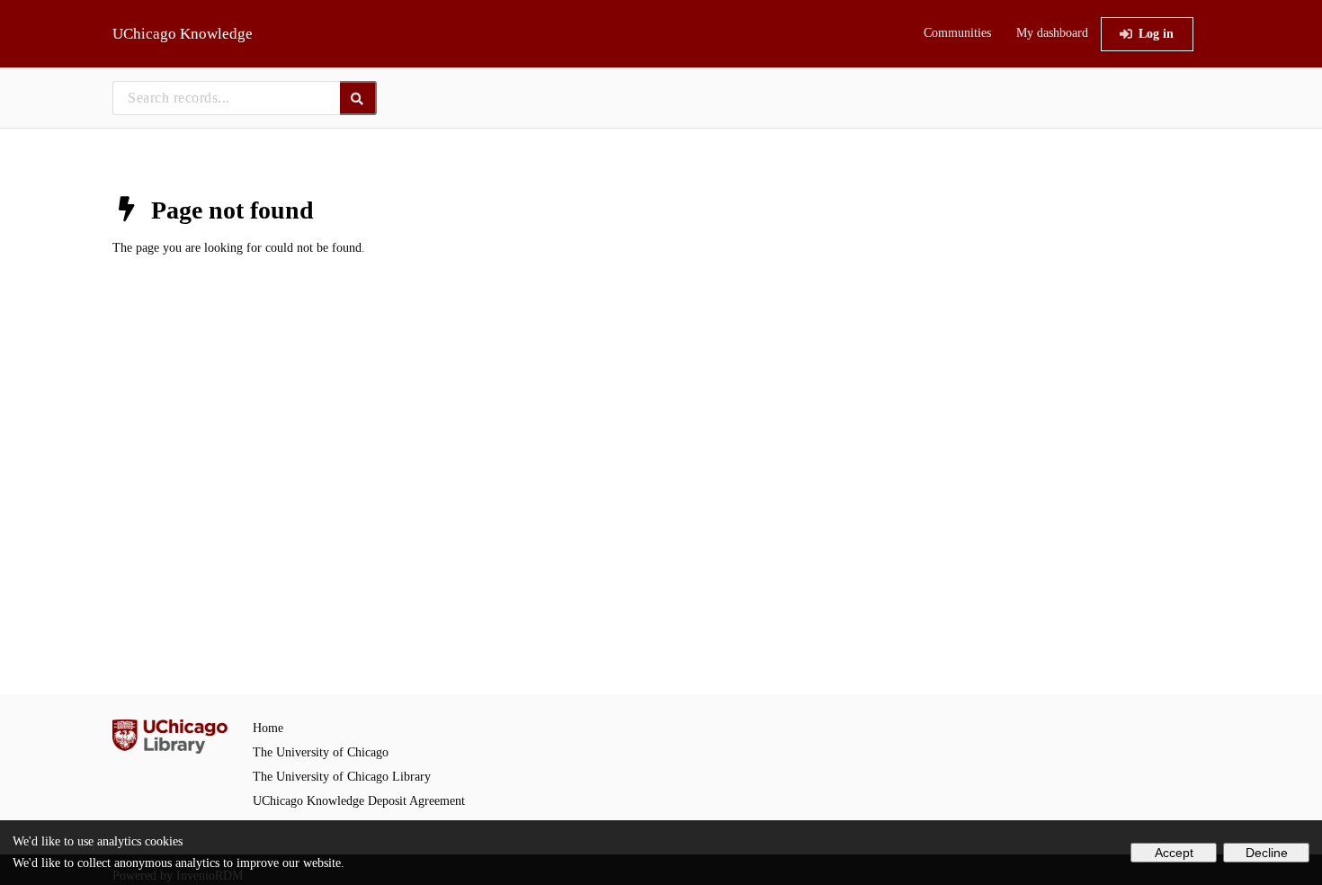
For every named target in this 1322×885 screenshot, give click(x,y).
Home (268, 728)
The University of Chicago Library (342, 776)
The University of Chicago (321, 752)
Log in (1156, 33)
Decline (1267, 852)
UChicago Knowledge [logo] (182, 33)
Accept (1174, 852)
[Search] (358, 98)
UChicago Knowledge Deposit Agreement (359, 801)
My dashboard (1052, 33)
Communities (957, 33)
